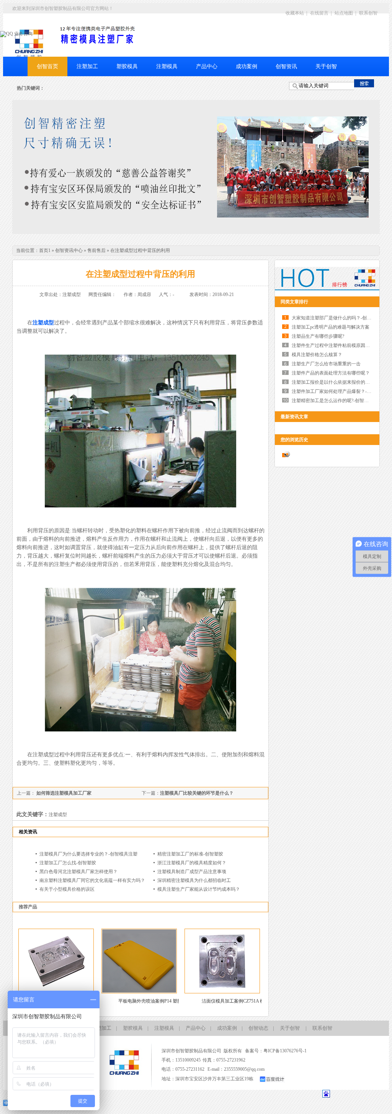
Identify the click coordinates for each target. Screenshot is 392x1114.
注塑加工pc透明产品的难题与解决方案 (330, 327)
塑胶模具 (127, 66)
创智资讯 (286, 66)
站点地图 (344, 13)
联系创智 (368, 13)
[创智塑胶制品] (29, 44)
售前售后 (96, 250)
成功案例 (246, 66)
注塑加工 (87, 66)
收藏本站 (295, 13)
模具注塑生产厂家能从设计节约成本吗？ (198, 889)
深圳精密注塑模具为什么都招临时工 (194, 880)
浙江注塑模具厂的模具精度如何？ (191, 862)
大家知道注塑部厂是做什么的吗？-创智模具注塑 (341, 318)
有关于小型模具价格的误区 (67, 889)
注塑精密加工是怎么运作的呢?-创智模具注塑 (337, 400)
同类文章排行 (294, 301)
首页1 (45, 250)
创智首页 (47, 66)
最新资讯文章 (294, 416)
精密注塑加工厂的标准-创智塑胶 (190, 854)
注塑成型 (43, 323)
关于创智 (326, 66)
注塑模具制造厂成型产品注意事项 (191, 871)
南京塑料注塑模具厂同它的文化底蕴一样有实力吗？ (92, 880)
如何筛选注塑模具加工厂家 (63, 793)
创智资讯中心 (69, 250)
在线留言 (319, 13)
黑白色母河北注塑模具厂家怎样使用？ (78, 871)
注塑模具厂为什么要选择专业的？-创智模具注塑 (88, 854)
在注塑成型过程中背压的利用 (140, 250)
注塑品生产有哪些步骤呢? (318, 336)
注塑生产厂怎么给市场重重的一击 (326, 363)
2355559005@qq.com (244, 1069)
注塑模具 (167, 66)
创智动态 (258, 1028)
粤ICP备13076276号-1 (285, 1050)
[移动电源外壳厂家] (196, 167)
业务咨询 (23, 33)
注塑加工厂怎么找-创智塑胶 (67, 862)
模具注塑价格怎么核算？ (317, 354)
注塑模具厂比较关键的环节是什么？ (197, 793)
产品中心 (206, 66)
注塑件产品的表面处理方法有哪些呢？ (331, 373)
